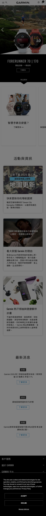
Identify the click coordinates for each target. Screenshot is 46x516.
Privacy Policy (26, 489)
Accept (24, 496)
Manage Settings (24, 509)
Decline (24, 503)
